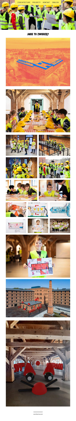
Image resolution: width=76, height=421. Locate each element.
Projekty (36, 2)
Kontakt (46, 2)
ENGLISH (55, 2)
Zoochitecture (23, 2)
